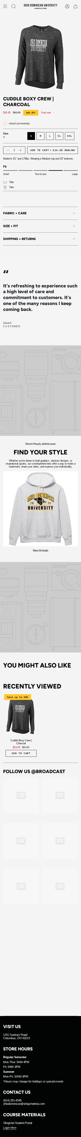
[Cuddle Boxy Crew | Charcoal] (21, 714)
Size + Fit (10, 226)
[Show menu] (5, 6)
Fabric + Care (15, 213)
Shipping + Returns (19, 239)
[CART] (75, 6)
